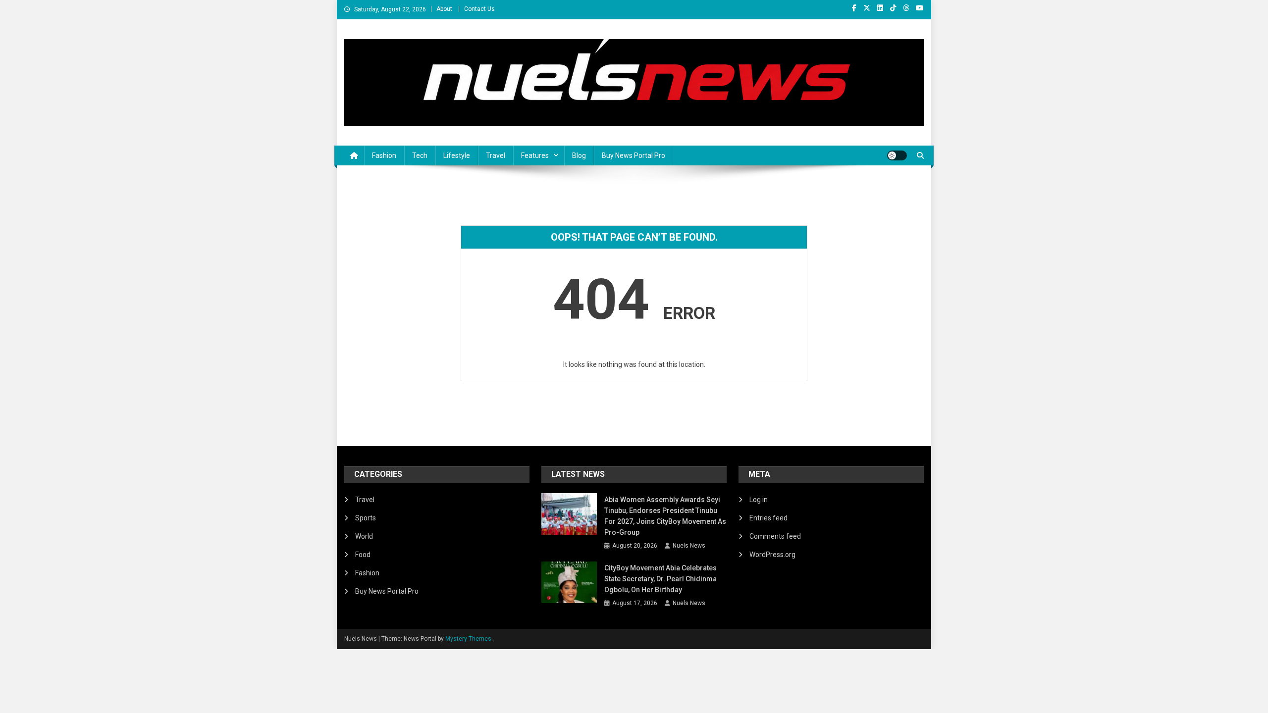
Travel (495, 155)
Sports (365, 518)
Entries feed (768, 518)
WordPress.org (772, 555)
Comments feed (775, 536)
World (364, 536)
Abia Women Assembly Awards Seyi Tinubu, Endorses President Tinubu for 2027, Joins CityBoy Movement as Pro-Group (665, 516)
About (444, 8)
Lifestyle (456, 155)
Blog (579, 155)
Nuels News (689, 545)
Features (535, 155)
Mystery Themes (468, 638)
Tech (419, 155)
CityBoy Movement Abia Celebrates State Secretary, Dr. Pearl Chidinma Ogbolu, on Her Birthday (660, 579)
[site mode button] (897, 155)
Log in (758, 500)
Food (362, 555)
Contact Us (479, 8)
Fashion (384, 155)
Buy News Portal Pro (633, 155)
